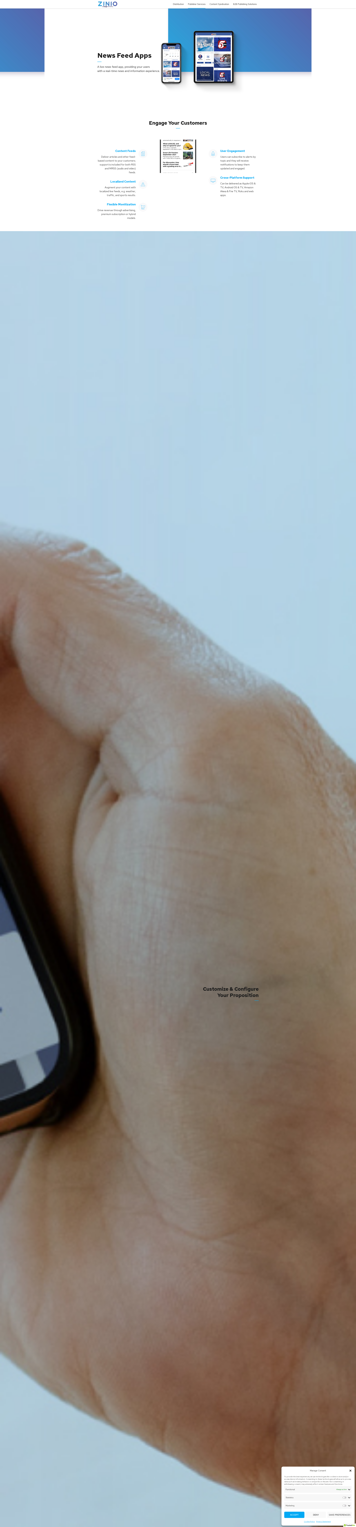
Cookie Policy (309, 1521)
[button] (350, 1470)
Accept (294, 1515)
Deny (316, 1515)
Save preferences (339, 1515)
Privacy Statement (323, 1521)
